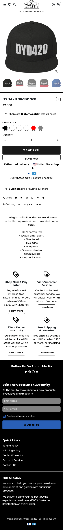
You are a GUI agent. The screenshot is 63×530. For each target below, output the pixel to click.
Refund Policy (10, 445)
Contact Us (9, 465)
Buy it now (31, 158)
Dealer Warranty (12, 455)
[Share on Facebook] (16, 198)
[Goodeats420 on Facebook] (29, 371)
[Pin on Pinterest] (27, 198)
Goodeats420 (30, 519)
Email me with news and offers (21, 416)
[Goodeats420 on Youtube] (37, 371)
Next (58, 47)
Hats (38, 204)
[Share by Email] (38, 198)
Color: (9, 122)
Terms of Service (12, 460)
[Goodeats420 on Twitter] (26, 371)
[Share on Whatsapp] (32, 198)
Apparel (28, 204)
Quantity (7, 135)
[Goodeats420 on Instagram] (33, 371)
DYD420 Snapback (34, 11)
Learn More (16, 311)
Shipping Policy (11, 450)
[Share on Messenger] (43, 198)
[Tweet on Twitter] (21, 198)
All (19, 204)
